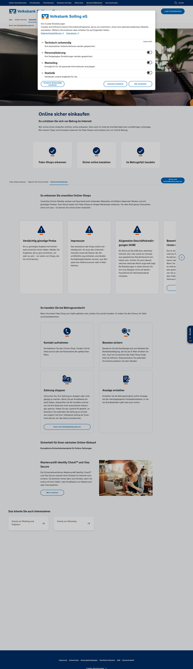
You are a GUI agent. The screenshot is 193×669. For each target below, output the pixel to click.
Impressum (71, 33)
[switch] (149, 52)
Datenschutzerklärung (51, 33)
